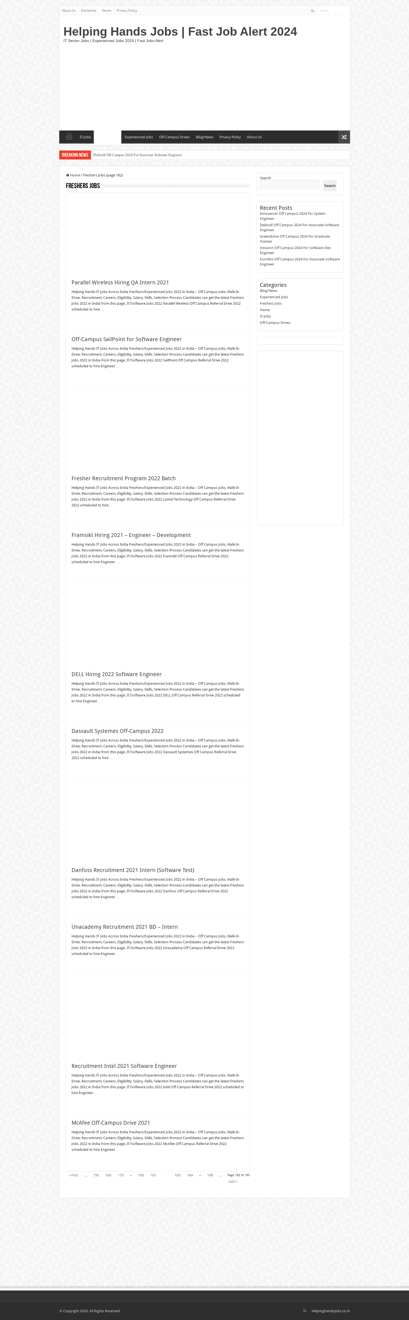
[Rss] (313, 11)
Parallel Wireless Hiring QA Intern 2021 (120, 282)
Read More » (83, 319)
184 (190, 1175)
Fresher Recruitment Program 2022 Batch (124, 478)
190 (210, 1175)
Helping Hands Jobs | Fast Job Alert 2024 (180, 31)
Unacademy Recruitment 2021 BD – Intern (125, 926)
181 (153, 1175)
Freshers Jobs (108, 137)
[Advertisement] (244, 86)
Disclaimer (89, 11)
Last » (232, 1181)
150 (96, 1175)
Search (265, 178)
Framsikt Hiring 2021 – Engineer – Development (131, 535)
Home (106, 11)
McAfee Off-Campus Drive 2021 (111, 1122)
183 (178, 1175)
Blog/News (204, 137)
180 (141, 1175)
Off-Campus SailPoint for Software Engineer (127, 339)
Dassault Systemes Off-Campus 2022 (118, 731)
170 (121, 1175)
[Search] (346, 10)
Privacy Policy (127, 11)
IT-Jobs (85, 137)
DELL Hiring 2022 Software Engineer (117, 674)
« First (73, 1175)
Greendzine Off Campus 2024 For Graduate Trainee (131, 155)
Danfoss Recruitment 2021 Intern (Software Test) (133, 870)
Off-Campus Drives (174, 137)
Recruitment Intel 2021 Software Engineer (124, 1066)
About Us (68, 11)
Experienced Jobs (139, 137)
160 (108, 1175)
